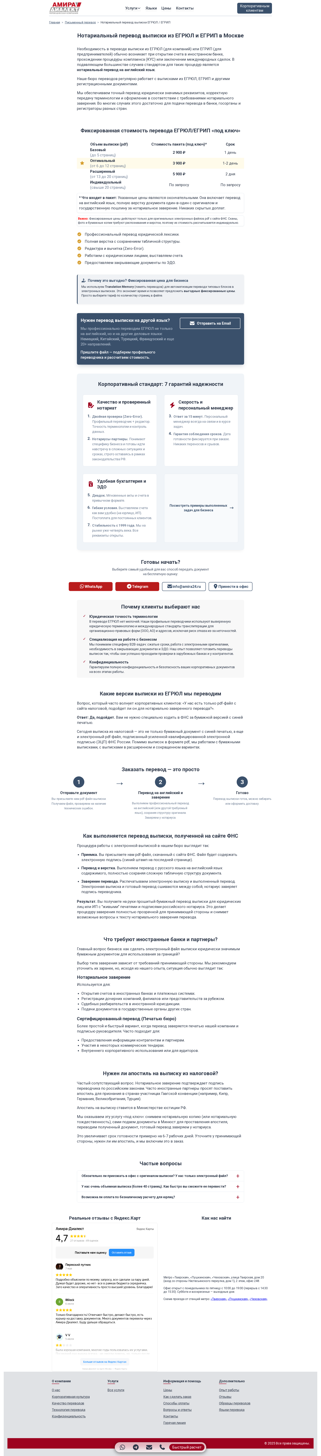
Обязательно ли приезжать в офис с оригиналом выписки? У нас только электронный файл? (155, 1176)
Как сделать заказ (177, 1397)
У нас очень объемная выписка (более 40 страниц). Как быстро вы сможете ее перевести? (154, 1186)
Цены (166, 8)
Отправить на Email (214, 323)
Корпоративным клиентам (254, 8)
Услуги (131, 8)
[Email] (149, 1447)
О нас (56, 1390)
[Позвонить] (162, 1447)
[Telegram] (136, 1447)
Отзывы (225, 1397)
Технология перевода (68, 1410)
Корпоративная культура (71, 1397)
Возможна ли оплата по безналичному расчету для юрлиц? (128, 1197)
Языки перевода (231, 1410)
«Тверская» (218, 1299)
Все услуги (116, 1390)
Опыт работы (229, 1390)
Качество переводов (68, 1403)
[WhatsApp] (122, 1447)
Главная (54, 22)
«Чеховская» (258, 1299)
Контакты (185, 8)
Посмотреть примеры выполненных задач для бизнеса (198, 508)
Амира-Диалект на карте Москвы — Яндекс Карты (104, 1369)
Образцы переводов (234, 1403)
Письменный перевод (80, 22)
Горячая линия (174, 1423)
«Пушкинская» (238, 1299)
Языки (151, 8)
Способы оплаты (176, 1403)
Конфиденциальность (69, 1416)
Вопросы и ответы (177, 1410)
